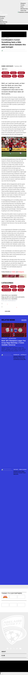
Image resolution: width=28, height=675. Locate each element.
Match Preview (6, 76)
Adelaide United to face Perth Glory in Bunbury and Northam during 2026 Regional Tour (19, 358)
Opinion (21, 76)
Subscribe (7, 311)
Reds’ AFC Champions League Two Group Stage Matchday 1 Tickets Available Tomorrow (13, 343)
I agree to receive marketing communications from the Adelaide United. (14, 306)
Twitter (13, 271)
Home (3, 38)
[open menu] (1, 12)
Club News (5, 72)
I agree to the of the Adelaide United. (14, 303)
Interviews (21, 72)
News (7, 38)
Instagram (21, 271)
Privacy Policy (13, 302)
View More (24, 320)
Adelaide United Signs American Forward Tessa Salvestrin (19, 473)
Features (13, 72)
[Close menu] (25, 667)
